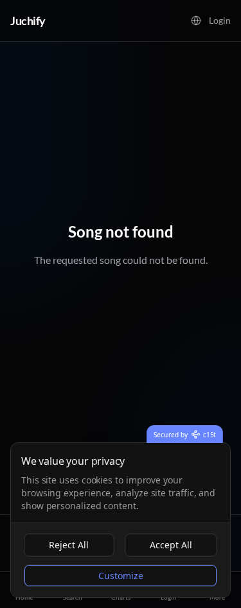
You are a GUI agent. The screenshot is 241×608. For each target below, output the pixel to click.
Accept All (171, 545)
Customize (120, 575)
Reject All (69, 545)
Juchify (28, 20)
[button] (196, 21)
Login (220, 20)
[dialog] (120, 520)
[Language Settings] (196, 21)
